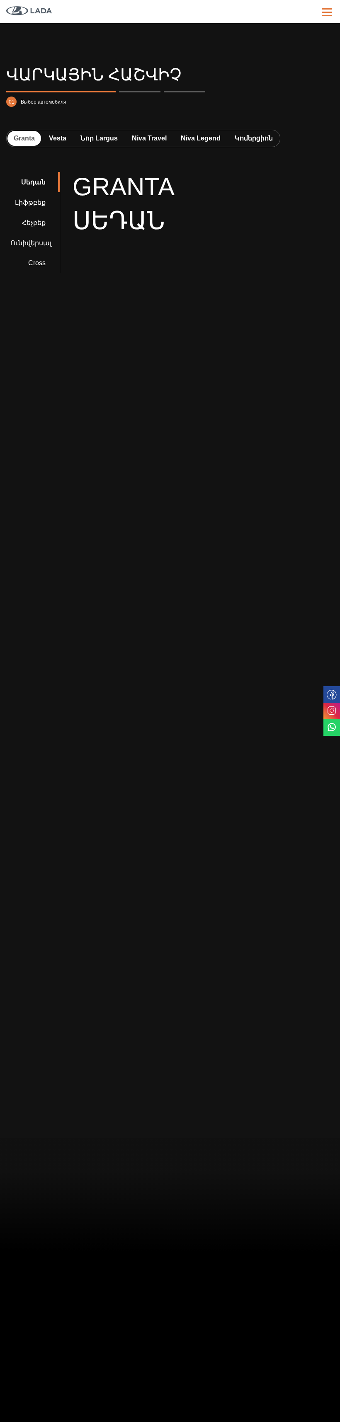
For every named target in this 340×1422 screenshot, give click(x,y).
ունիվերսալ (30, 243)
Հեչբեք (34, 222)
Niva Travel (149, 138)
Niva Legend (201, 138)
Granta (24, 138)
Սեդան (33, 182)
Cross (37, 262)
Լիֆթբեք (30, 202)
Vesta (57, 138)
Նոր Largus (99, 138)
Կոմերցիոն (254, 138)
